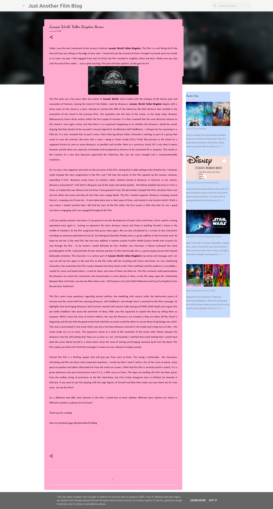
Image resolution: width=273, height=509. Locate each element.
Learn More (198, 500)
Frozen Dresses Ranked (196, 129)
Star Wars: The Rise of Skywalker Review (204, 237)
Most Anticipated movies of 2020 (200, 291)
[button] (51, 37)
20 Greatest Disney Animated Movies (202, 183)
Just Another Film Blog (55, 6)
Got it (213, 500)
